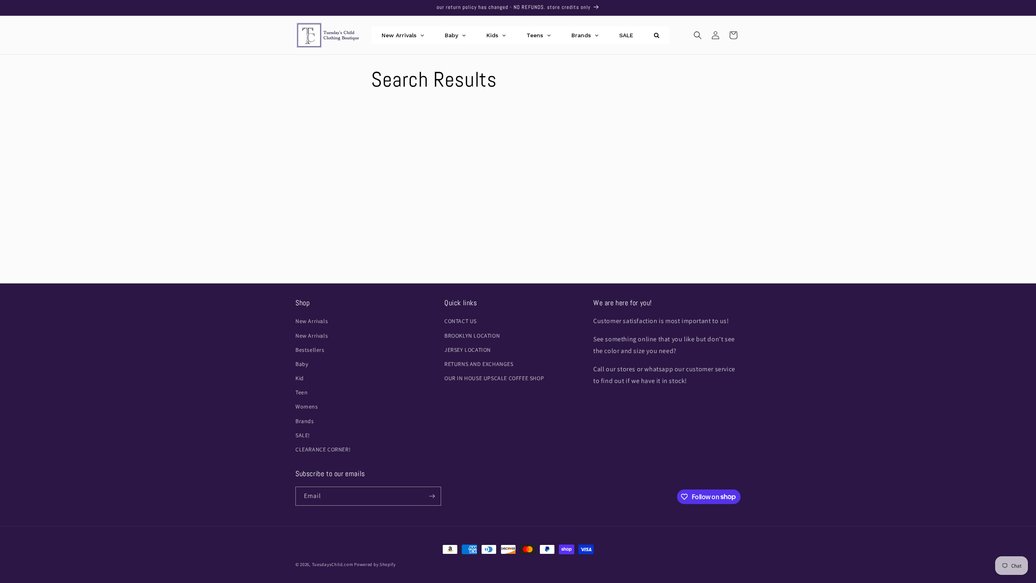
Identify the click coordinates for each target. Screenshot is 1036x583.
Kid (299, 378)
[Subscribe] (432, 496)
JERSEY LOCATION (467, 349)
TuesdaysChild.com (332, 564)
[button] (698, 35)
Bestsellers (310, 349)
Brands (304, 421)
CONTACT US (460, 321)
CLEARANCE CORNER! (322, 449)
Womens (306, 406)
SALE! (302, 435)
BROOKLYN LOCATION (472, 335)
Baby (301, 364)
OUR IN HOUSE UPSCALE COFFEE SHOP (494, 378)
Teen (301, 392)
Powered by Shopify (375, 564)
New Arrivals (311, 321)
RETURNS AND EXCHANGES (479, 364)
